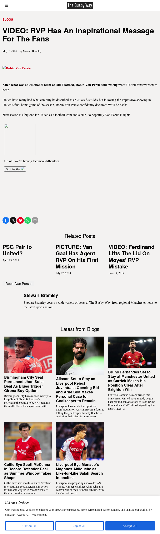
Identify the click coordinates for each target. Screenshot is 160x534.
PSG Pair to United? (17, 249)
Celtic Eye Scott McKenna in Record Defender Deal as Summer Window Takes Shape (27, 471)
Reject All (79, 526)
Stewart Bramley (32, 51)
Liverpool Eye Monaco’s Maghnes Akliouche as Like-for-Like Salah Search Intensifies (79, 471)
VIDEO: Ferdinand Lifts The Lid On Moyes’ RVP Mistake (132, 256)
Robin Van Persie (18, 283)
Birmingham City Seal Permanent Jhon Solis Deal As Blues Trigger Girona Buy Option (24, 383)
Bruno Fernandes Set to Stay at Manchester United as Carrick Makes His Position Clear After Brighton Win (131, 381)
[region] (80, 515)
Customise (29, 526)
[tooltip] (5, 220)
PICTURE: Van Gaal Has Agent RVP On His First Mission (77, 256)
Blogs (7, 19)
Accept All (130, 526)
